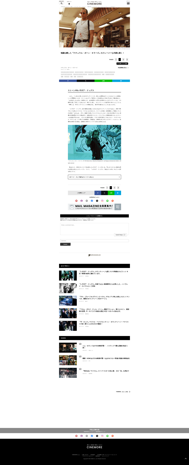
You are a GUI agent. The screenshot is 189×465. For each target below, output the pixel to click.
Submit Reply (119, 234)
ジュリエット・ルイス (98, 72)
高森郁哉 (87, 313)
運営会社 (98, 456)
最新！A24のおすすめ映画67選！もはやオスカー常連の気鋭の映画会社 (106, 358)
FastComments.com (95, 255)
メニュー (128, 2)
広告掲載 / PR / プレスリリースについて (107, 454)
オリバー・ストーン (79, 72)
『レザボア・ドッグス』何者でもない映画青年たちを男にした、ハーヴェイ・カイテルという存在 (103, 285)
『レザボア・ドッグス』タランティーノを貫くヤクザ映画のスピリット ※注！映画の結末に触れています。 (103, 272)
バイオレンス (80, 76)
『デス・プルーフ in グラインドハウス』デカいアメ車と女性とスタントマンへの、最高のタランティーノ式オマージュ (104, 298)
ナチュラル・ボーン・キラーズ (80, 6)
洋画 (75, 76)
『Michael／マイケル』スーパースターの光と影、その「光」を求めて (106, 371)
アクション (67, 76)
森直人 (86, 301)
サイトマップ (105, 456)
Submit (65, 244)
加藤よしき (91, 350)
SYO (89, 360)
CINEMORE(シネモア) (65, 6)
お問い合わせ (85, 454)
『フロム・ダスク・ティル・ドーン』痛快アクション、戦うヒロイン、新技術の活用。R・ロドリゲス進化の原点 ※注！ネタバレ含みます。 (104, 310)
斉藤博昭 (90, 373)
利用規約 (62, 218)
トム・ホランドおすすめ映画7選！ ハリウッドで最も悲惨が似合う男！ (105, 347)
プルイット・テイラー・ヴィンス (80, 74)
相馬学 (68, 69)
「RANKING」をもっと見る (121, 391)
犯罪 (71, 76)
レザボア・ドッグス (110, 74)
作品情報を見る (122, 67)
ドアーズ (76, 113)
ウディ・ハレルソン (89, 72)
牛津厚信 (87, 276)
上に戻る (186, 459)
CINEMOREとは (76, 454)
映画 (71, 6)
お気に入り (69, 3)
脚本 (103, 74)
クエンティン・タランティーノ (94, 74)
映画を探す (61, 2)
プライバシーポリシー (88, 456)
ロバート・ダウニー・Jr (110, 72)
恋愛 (62, 76)
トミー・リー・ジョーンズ (66, 74)
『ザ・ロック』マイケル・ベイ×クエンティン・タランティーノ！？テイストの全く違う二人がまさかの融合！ (104, 323)
